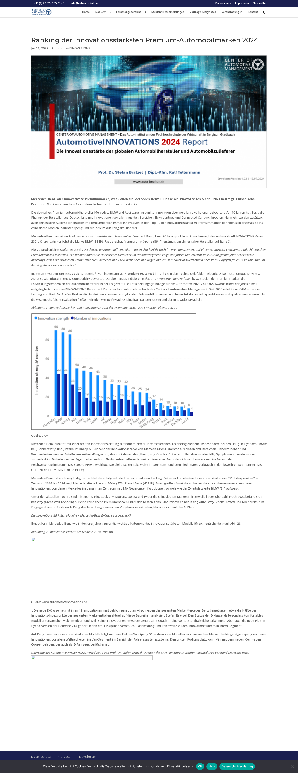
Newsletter (260, 3)
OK (200, 766)
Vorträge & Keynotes (203, 12)
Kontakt (253, 12)
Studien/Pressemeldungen (167, 12)
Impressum (242, 3)
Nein (212, 766)
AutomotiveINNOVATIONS (71, 48)
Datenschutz (223, 3)
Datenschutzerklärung (237, 766)
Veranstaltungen (232, 12)
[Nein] (292, 766)
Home (86, 12)
